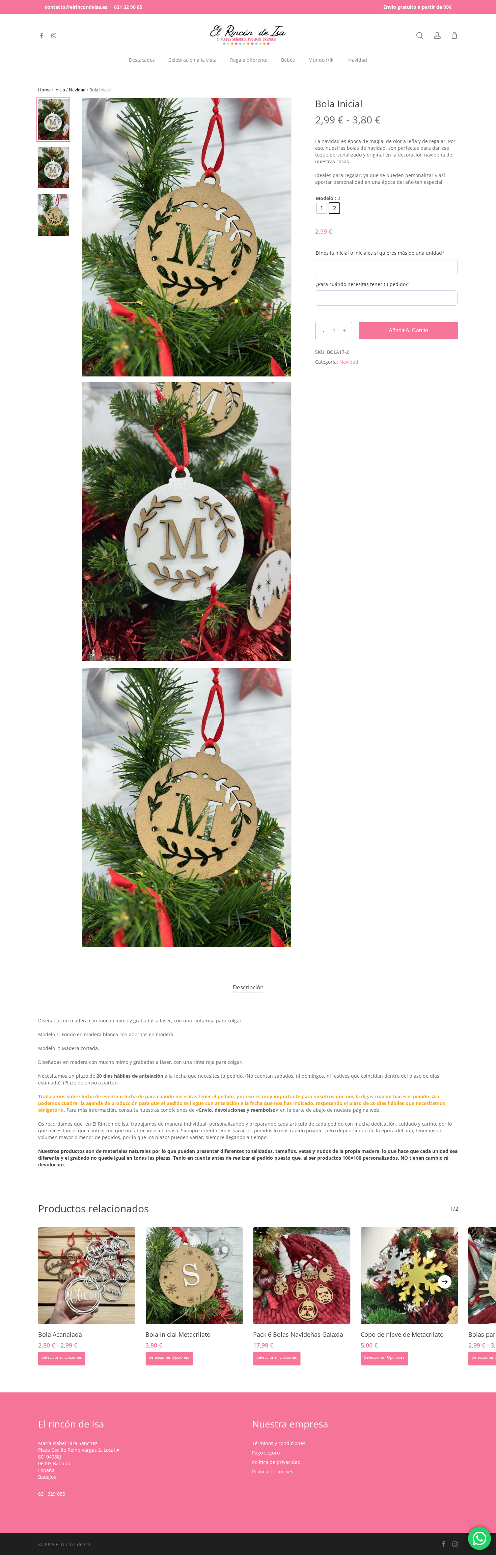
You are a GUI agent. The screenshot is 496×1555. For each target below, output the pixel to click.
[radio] (321, 208)
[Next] (444, 1282)
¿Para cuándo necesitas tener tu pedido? (374, 284)
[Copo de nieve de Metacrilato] (409, 1276)
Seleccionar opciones (62, 1357)
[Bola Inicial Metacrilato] (194, 1276)
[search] (420, 35)
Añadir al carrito (408, 330)
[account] (437, 35)
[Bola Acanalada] (87, 1276)
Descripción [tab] (248, 987)
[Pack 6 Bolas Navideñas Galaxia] (302, 1276)
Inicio (59, 90)
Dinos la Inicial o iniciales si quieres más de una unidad (386, 253)
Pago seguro (266, 1452)
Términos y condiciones (278, 1443)
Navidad (77, 90)
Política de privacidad (276, 1462)
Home (44, 90)
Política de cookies (272, 1471)
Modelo (324, 198)
